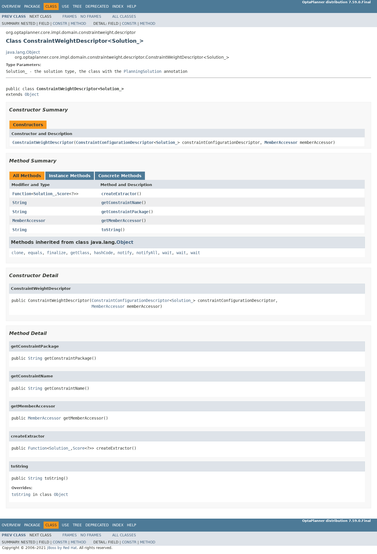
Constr (60, 24)
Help (131, 6)
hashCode (103, 252)
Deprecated (97, 6)
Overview (11, 6)
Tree (77, 6)
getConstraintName (121, 202)
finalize (56, 252)
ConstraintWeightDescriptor (43, 142)
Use (65, 6)
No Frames (90, 16)
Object (32, 94)
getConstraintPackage (124, 211)
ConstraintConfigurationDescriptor (115, 142)
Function (21, 193)
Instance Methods (69, 175)
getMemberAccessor (121, 220)
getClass (79, 252)
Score (63, 193)
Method (78, 24)
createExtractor (119, 193)
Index (117, 6)
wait (167, 252)
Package (32, 6)
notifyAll (147, 252)
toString (110, 229)
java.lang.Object (23, 52)
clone (17, 252)
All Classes (124, 16)
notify (125, 252)
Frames (69, 16)
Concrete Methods (119, 175)
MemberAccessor (280, 142)
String (19, 202)
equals (35, 252)
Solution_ (166, 142)
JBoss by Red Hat (62, 548)
